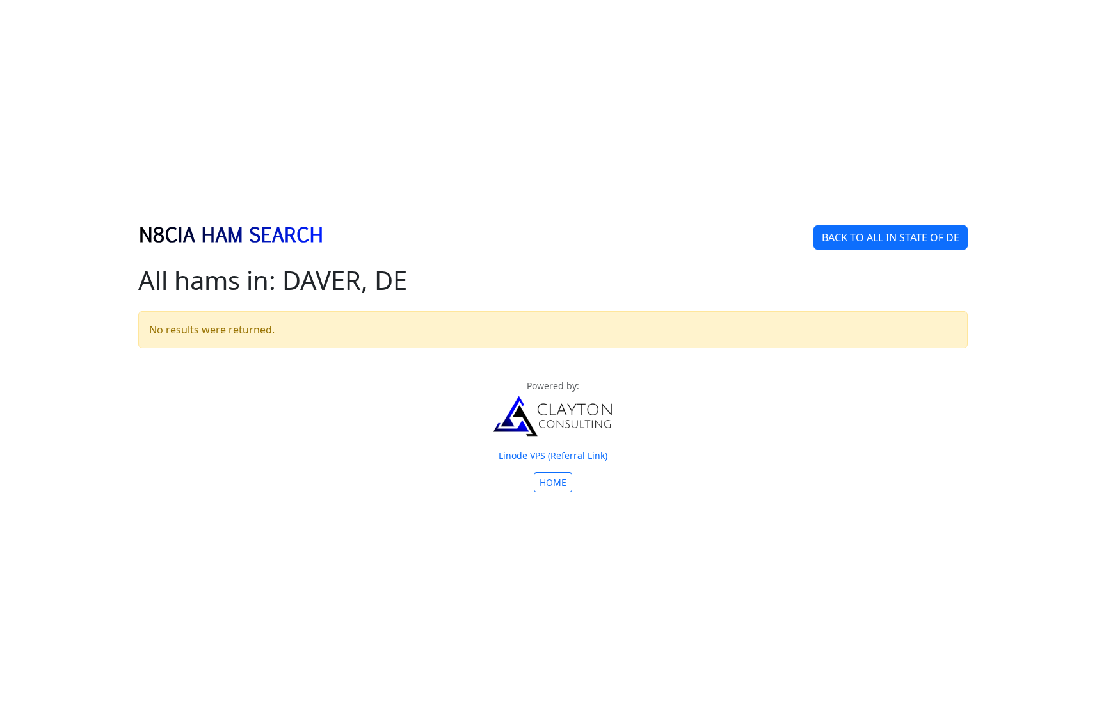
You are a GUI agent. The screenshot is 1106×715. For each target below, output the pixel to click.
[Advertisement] (553, 120)
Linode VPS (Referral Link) (553, 455)
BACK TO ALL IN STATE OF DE (890, 237)
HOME (553, 482)
